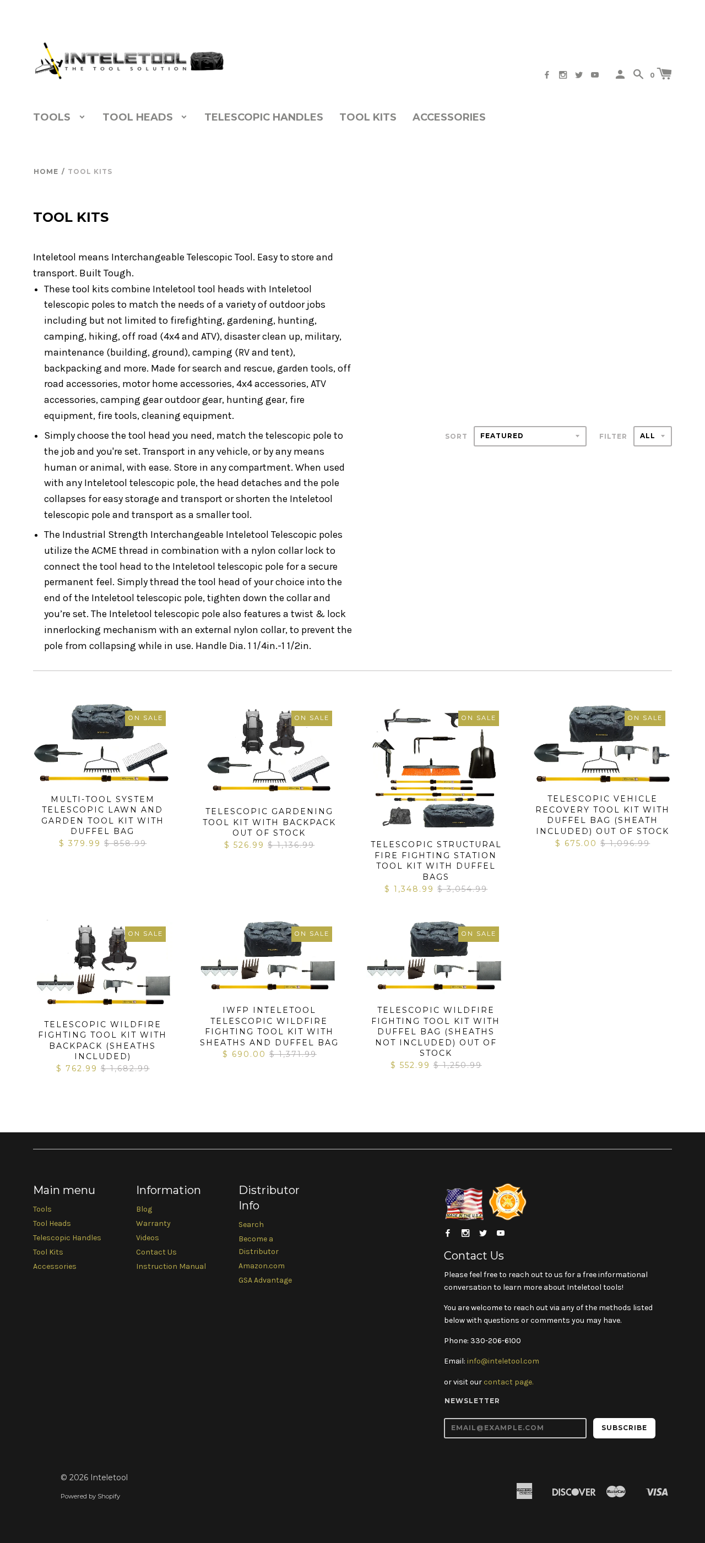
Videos (147, 1237)
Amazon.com (261, 1266)
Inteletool (109, 1477)
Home (46, 171)
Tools (42, 1209)
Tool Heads (52, 1223)
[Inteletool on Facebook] (547, 75)
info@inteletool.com (503, 1361)
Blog (144, 1209)
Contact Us (156, 1252)
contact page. (508, 1382)
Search (251, 1224)
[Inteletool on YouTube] (595, 75)
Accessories (449, 117)
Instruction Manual (171, 1266)
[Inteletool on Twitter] (579, 75)
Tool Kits (368, 117)
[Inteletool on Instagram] (563, 75)
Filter (613, 436)
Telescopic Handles (263, 117)
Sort (456, 436)
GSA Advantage (265, 1280)
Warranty (153, 1223)
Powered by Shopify (90, 1496)
